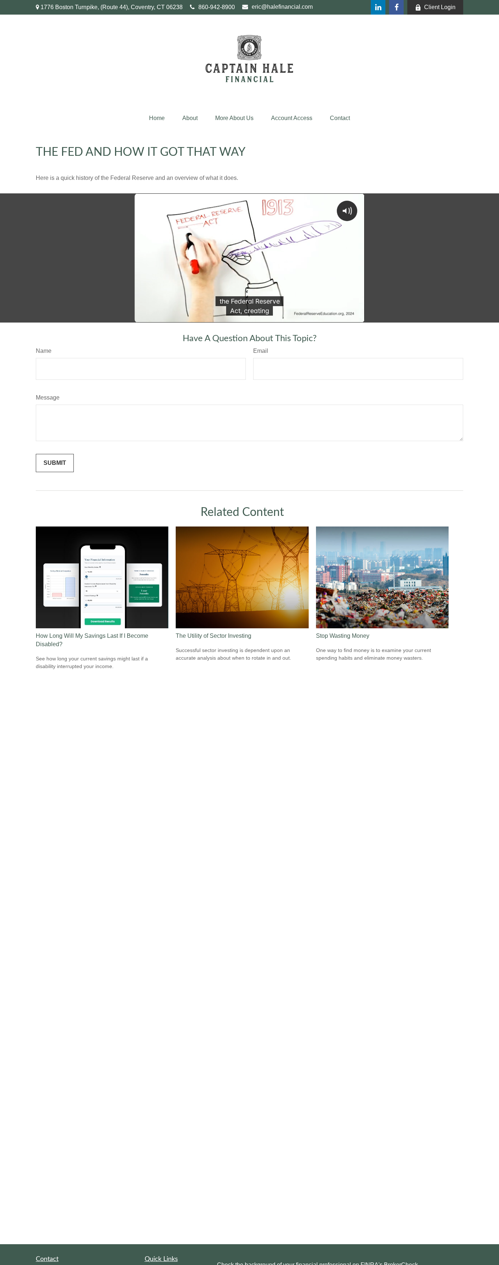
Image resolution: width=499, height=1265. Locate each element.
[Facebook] (396, 7)
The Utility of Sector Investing (213, 636)
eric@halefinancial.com (282, 7)
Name (44, 351)
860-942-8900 (216, 7)
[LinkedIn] (378, 7)
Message (48, 397)
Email (260, 351)
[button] (157, 118)
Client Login (440, 7)
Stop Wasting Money (342, 636)
